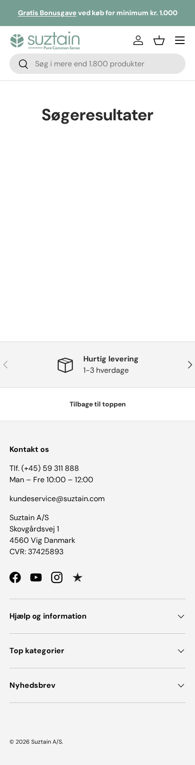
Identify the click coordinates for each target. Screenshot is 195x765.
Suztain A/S (46, 742)
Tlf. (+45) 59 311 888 (44, 468)
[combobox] (97, 64)
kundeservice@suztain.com (57, 499)
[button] (159, 40)
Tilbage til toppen (98, 404)
